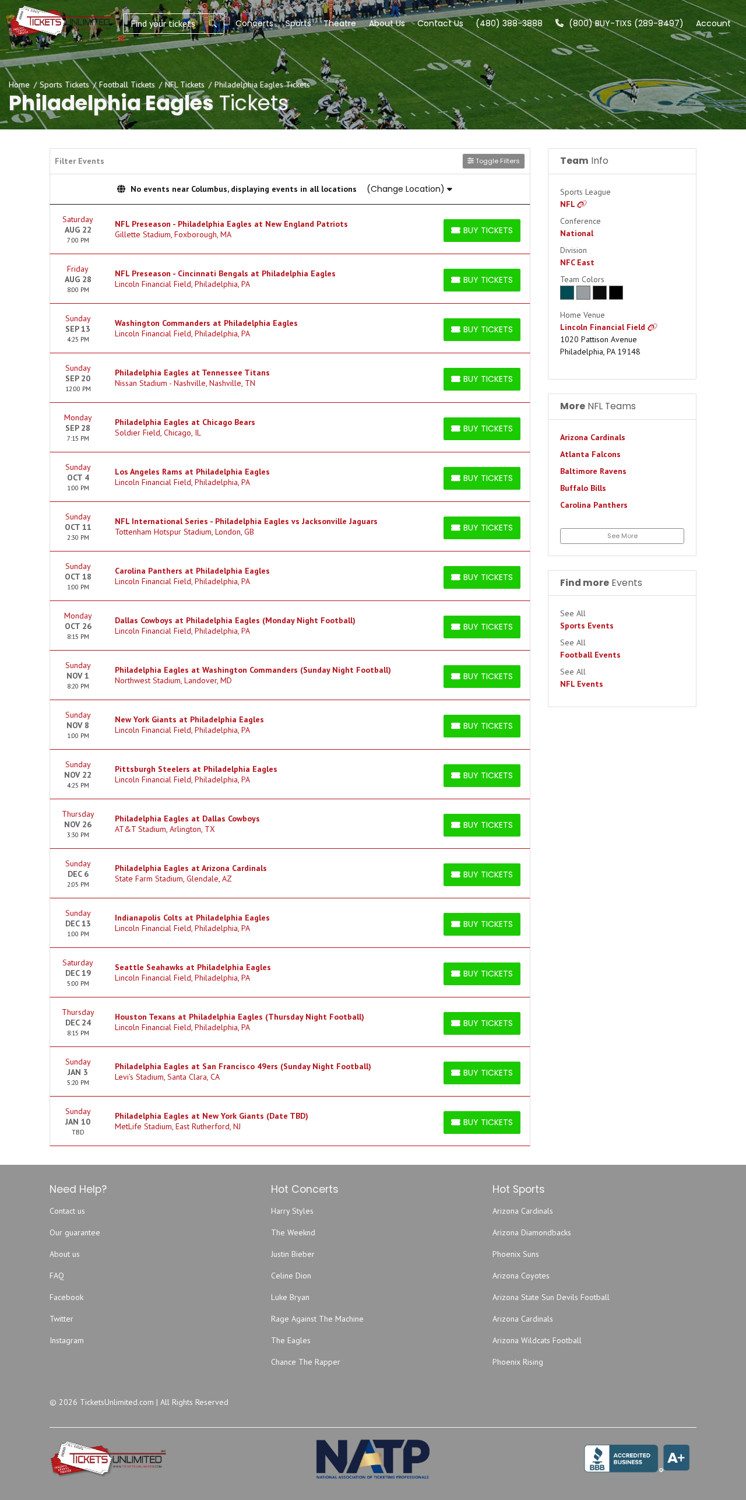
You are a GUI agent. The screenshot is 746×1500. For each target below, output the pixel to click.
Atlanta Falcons (590, 454)
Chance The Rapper (305, 1362)
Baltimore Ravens (593, 471)
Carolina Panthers (594, 505)
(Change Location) (407, 189)
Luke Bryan (290, 1297)
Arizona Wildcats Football (537, 1340)
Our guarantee (75, 1232)
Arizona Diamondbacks (531, 1232)
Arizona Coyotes (521, 1275)
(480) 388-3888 (509, 23)
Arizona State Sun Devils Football (551, 1297)
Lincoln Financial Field (604, 327)
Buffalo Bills (583, 488)
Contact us (67, 1211)
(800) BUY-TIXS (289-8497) (625, 23)
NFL (568, 204)
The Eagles (291, 1340)
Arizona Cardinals (592, 437)
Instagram (67, 1340)
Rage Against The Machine (317, 1318)
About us (65, 1254)
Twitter (61, 1318)
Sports (298, 23)
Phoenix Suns (515, 1254)
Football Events (590, 654)
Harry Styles (292, 1211)
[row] (290, 229)
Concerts (254, 23)
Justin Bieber (293, 1254)
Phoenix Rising (517, 1362)
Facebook (66, 1297)
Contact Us (440, 23)
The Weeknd (293, 1232)
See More (622, 535)
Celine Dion (291, 1275)
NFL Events (581, 684)
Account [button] (713, 23)
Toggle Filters (497, 161)
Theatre (339, 23)
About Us (387, 23)
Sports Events (587, 625)
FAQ (57, 1275)
